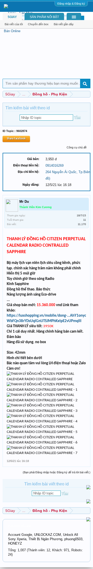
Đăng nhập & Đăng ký (71, 3)
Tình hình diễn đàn (19, 526)
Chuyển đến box (38, 24)
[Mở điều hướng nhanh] (87, 94)
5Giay (12, 17)
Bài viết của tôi (14, 24)
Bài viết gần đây (64, 24)
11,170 (82, 224)
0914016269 (54, 165)
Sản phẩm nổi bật (44, 17)
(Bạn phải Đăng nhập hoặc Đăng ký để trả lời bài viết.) (56, 472)
